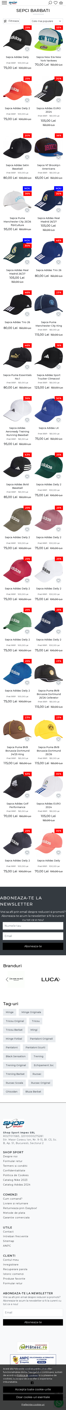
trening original (16, 1065)
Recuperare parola (15, 1269)
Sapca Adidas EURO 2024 (49, 110)
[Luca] (50, 985)
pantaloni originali (41, 1038)
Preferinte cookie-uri (33, 1404)
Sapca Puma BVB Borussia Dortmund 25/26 (49, 751)
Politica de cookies (27, 1375)
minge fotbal (14, 1038)
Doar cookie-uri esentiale (33, 1397)
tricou (36, 1021)
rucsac (36, 1074)
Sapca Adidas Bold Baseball (17, 486)
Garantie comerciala (16, 1217)
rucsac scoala (14, 1082)
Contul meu (11, 1259)
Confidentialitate (14, 1170)
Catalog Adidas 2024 (16, 1184)
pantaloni (12, 1047)
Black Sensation (16, 1056)
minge (10, 1012)
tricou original (15, 1021)
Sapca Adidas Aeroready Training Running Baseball (17, 432)
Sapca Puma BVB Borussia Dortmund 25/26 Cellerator (49, 694)
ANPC (7, 1245)
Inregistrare (11, 1264)
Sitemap (8, 1241)
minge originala (31, 1012)
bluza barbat (33, 1091)
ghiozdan (11, 1091)
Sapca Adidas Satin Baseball (17, 167)
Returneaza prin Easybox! (20, 1208)
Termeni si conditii (15, 1165)
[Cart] (61, 3)
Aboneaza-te (33, 946)
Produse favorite (14, 1278)
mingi (33, 1029)
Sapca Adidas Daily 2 (17, 108)
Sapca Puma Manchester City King (49, 324)
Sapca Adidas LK (49, 428)
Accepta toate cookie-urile (33, 1389)
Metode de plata (14, 1212)
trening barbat (15, 1074)
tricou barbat (14, 1029)
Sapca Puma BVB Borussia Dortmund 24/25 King (17, 751)
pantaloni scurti (35, 1047)
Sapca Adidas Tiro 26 (48, 270)
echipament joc (44, 1065)
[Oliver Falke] (16, 985)
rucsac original (40, 1082)
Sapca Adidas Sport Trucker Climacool (48, 377)
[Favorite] (55, 3)
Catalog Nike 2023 (15, 1179)
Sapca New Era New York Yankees (48, 59)
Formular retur (13, 1161)
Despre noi (10, 1156)
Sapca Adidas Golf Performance (17, 805)
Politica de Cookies (16, 1175)
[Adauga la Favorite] (27, 49)
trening (38, 1056)
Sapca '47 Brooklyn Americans (48, 167)
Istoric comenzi (13, 1273)
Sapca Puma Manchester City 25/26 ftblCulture (17, 222)
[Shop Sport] (14, 2)
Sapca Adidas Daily (17, 57)
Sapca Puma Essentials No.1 (17, 377)
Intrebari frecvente (15, 1236)
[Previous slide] (7, 979)
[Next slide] (59, 979)
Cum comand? (13, 1198)
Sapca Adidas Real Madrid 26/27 (49, 220)
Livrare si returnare (15, 1203)
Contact (8, 1231)
